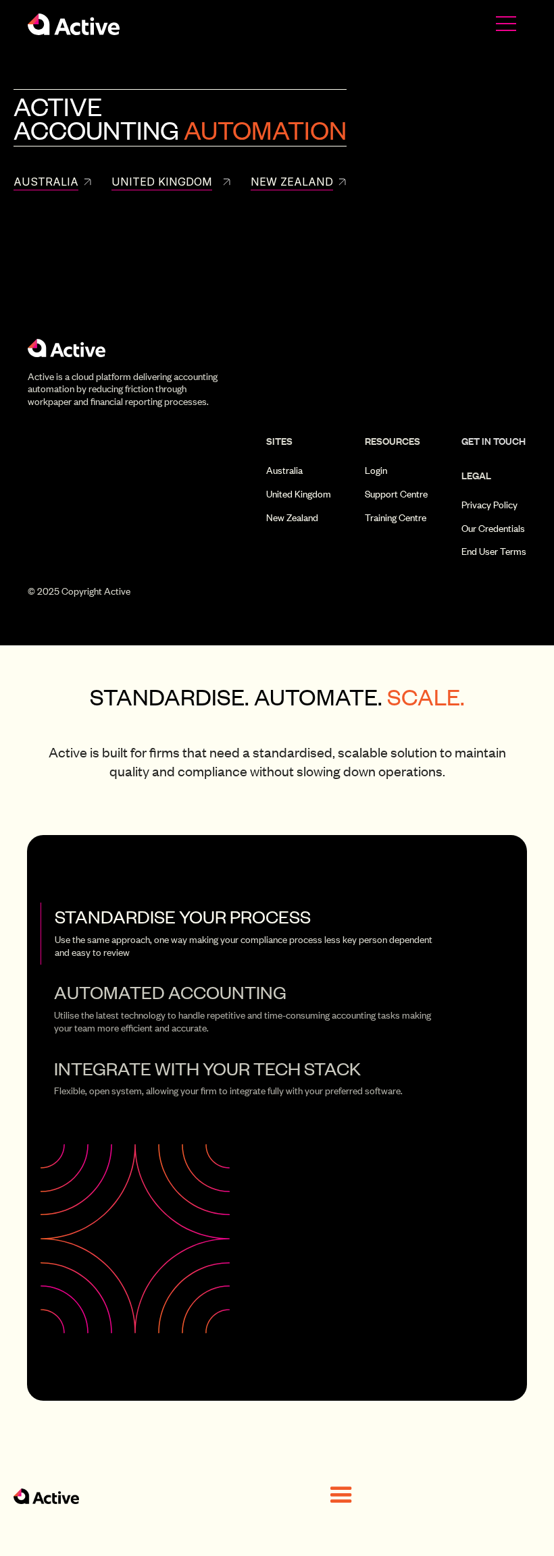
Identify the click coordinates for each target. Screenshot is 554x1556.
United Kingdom (298, 494)
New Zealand (292, 518)
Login (376, 470)
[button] (341, 1495)
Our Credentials (493, 528)
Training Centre (395, 518)
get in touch (493, 441)
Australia (284, 470)
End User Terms (493, 551)
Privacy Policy (489, 505)
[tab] (247, 934)
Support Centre (396, 494)
